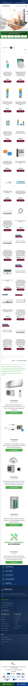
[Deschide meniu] (26, 6)
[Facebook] (1, 1)
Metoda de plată (4, 623)
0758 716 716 (5, 607)
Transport (3, 621)
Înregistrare (17, 621)
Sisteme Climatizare (15, 25)
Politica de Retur (4, 630)
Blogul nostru (5, 599)
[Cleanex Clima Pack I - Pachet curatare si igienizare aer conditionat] (20, 123)
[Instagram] (5, 1)
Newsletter (17, 628)
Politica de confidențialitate (6, 639)
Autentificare (17, 619)
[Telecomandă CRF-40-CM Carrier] (7, 271)
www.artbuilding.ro (8, 669)
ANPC (2, 643)
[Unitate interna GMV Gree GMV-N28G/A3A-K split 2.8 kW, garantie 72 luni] (7, 301)
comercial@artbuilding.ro (7, 605)
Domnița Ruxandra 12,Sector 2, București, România (8, 603)
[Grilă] (11, 48)
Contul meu (17, 617)
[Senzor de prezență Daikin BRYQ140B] (20, 212)
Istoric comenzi (18, 626)
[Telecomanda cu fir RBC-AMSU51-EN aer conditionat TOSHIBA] (20, 152)
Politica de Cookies (5, 637)
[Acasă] (8, 25)
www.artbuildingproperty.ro (18, 669)
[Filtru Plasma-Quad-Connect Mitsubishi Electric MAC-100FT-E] (7, 182)
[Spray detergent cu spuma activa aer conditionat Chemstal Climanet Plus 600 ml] (7, 93)
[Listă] (14, 48)
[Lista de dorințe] (20, 6)
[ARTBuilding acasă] (7, 589)
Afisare (25, 49)
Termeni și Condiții (5, 641)
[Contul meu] (19, 6)
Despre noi (3, 619)
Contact (2, 617)
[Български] (15, 671)
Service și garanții (4, 628)
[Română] (12, 671)
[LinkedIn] (3, 1)
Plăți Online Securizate (5, 626)
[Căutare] (17, 6)
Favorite (16, 623)
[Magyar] (14, 671)
